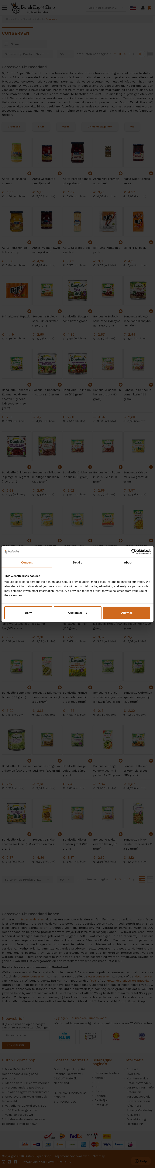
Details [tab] (77, 562)
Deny (28, 612)
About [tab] (128, 562)
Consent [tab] (27, 562)
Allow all (127, 612)
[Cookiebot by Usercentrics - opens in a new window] (134, 551)
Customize (75, 612)
